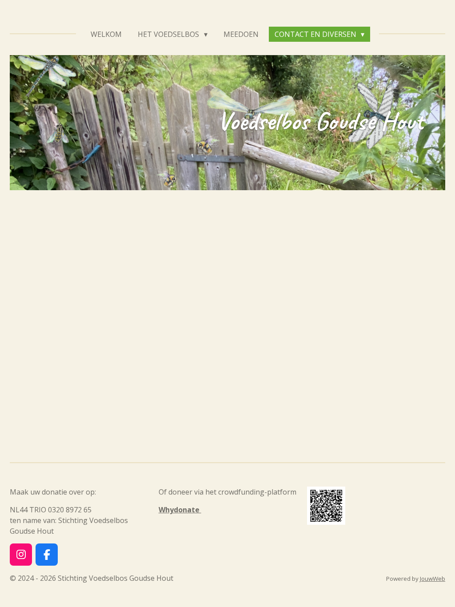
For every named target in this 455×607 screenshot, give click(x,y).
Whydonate (180, 510)
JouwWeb (432, 579)
